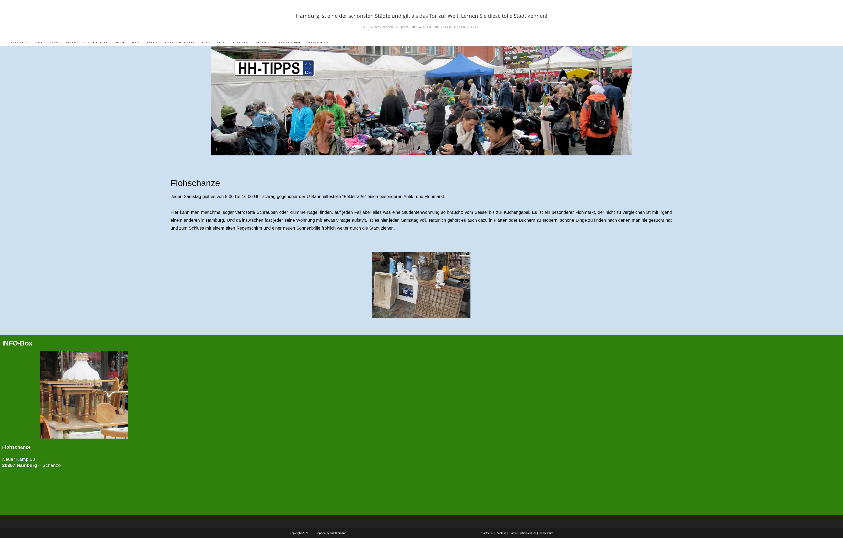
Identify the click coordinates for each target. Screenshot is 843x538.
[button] (176, 284)
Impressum (546, 533)
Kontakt (501, 533)
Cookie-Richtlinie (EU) (523, 533)
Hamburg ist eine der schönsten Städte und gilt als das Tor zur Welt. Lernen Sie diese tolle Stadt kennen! (421, 15)
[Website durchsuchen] (830, 43)
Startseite (487, 533)
